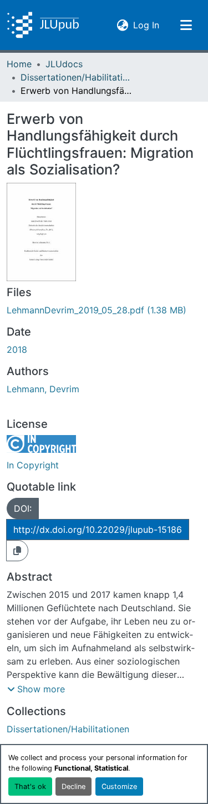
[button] (43, 25)
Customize (119, 786)
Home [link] (19, 63)
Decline (73, 786)
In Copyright (33, 465)
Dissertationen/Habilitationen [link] (76, 77)
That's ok (30, 786)
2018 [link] (17, 349)
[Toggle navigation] (185, 25)
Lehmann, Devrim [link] (43, 388)
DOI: (23, 508)
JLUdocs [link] (64, 63)
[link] (104, 310)
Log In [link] (146, 25)
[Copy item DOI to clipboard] (17, 550)
